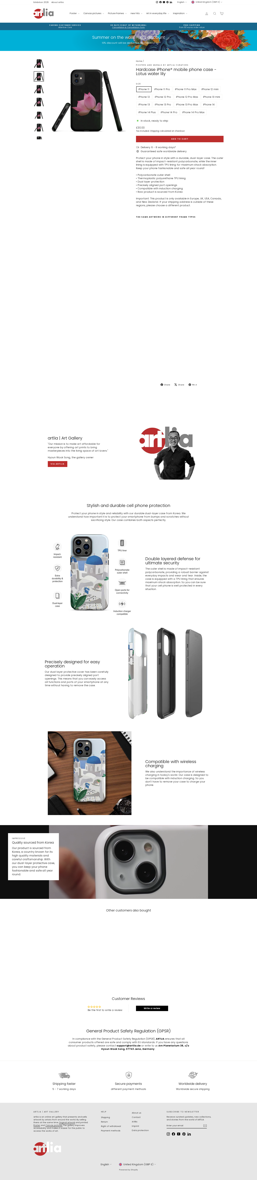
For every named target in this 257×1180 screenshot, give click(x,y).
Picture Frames (116, 13)
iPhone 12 (144, 97)
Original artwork (67, 1122)
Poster (73, 13)
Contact (136, 1117)
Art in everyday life (156, 13)
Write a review (152, 1008)
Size (138, 84)
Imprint (135, 1126)
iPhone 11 (144, 89)
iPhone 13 (144, 104)
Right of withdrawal (111, 1126)
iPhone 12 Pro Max (187, 97)
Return (104, 1121)
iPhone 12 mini (210, 89)
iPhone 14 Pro (169, 112)
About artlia (57, 2)
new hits (135, 13)
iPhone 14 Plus (147, 112)
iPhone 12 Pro (163, 97)
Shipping (154, 131)
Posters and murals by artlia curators (162, 65)
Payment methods (110, 1130)
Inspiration (179, 13)
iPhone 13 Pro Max (187, 104)
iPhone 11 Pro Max (185, 89)
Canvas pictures (92, 13)
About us (136, 1112)
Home (139, 61)
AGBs (134, 1121)
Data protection (140, 1130)
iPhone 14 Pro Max (193, 112)
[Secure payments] (128, 1075)
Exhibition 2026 (41, 2)
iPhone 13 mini (211, 97)
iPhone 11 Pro (162, 89)
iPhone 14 (209, 104)
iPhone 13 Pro (163, 104)
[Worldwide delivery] (193, 1075)
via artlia (58, 464)
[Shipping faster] (64, 1075)
